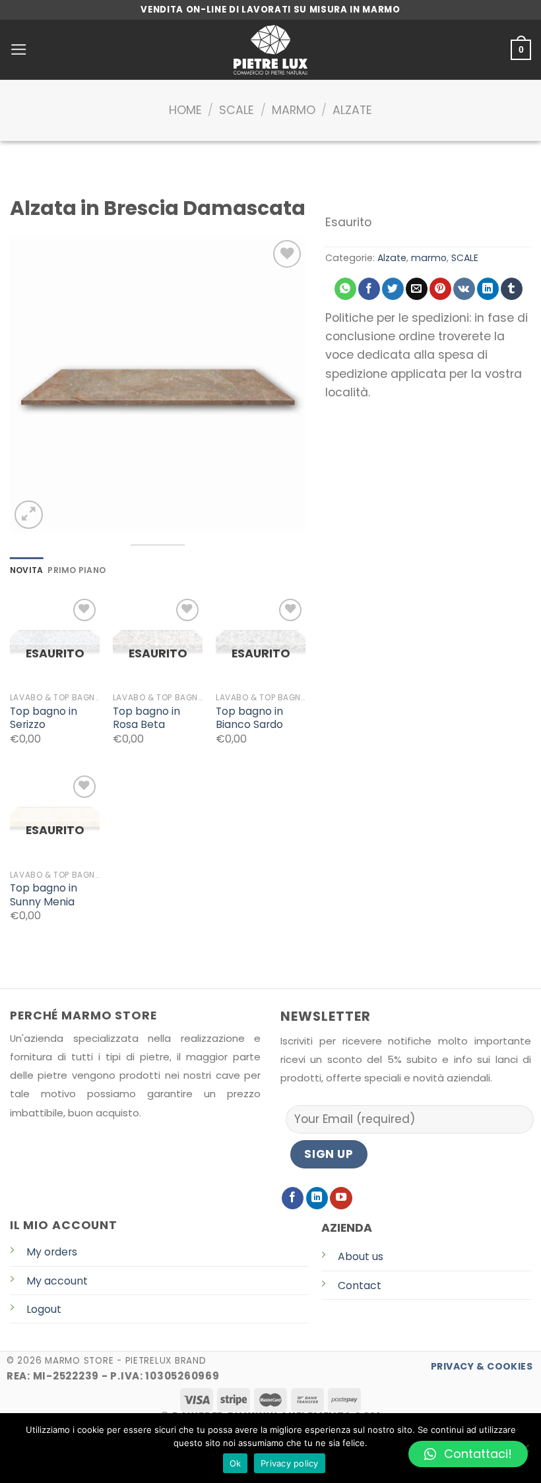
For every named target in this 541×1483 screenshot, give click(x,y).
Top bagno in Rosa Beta (146, 718)
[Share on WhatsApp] (345, 289)
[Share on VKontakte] (464, 289)
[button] (468, 1454)
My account (57, 1280)
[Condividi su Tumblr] (512, 289)
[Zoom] (29, 514)
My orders (51, 1251)
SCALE (236, 110)
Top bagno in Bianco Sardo (249, 718)
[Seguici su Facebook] (293, 1198)
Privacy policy (290, 1463)
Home (185, 110)
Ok (235, 1463)
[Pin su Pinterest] (440, 289)
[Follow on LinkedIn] (317, 1198)
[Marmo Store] (270, 50)
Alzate (352, 110)
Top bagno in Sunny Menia (43, 895)
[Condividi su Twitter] (393, 289)
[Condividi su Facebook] (369, 289)
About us (360, 1256)
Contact (359, 1285)
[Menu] (19, 49)
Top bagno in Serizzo (43, 718)
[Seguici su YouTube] (341, 1198)
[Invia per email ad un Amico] (417, 289)
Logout (43, 1309)
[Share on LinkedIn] (488, 289)
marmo (293, 110)
